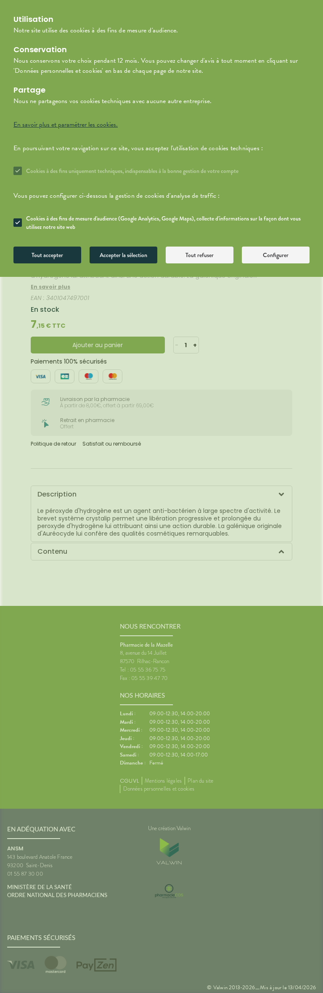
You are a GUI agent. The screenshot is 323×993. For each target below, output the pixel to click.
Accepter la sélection (123, 255)
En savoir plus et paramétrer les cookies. (65, 124)
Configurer (276, 255)
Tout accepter (47, 255)
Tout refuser (199, 255)
